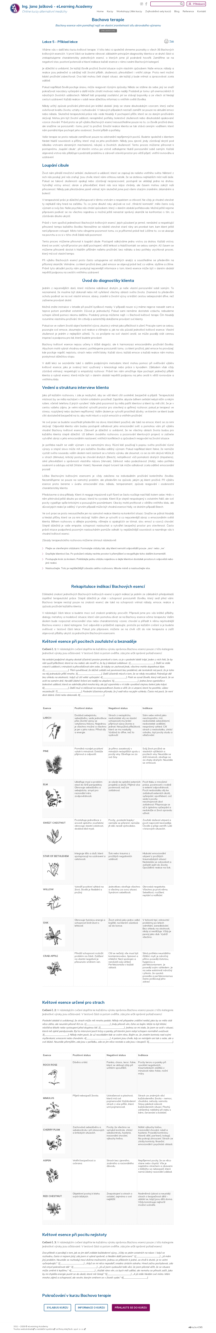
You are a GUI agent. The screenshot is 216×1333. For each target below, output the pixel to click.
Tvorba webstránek (23, 1329)
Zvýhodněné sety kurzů (158, 11)
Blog (176, 11)
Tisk (171, 41)
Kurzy (110, 11)
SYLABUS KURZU (57, 1307)
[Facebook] (146, 4)
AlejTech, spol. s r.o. (74, 1329)
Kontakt (201, 11)
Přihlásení (199, 4)
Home (100, 11)
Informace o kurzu (91, 1307)
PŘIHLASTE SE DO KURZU (131, 1307)
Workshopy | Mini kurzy (129, 11)
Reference (188, 11)
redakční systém (45, 1329)
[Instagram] (141, 4)
